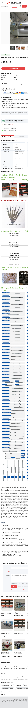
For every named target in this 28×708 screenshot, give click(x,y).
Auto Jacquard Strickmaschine (7, 668)
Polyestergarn (4, 666)
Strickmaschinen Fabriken (7, 688)
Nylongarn (16, 666)
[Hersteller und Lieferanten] (14, 2)
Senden (14, 586)
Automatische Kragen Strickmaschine (20, 668)
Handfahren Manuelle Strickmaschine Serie (20, 671)
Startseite (3, 9)
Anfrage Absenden (13, 68)
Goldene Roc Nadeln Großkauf (8, 692)
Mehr (2, 694)
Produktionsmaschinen (10, 9)
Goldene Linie (18, 685)
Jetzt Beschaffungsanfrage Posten (19, 589)
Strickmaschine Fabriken (7, 685)
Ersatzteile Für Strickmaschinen (7, 671)
